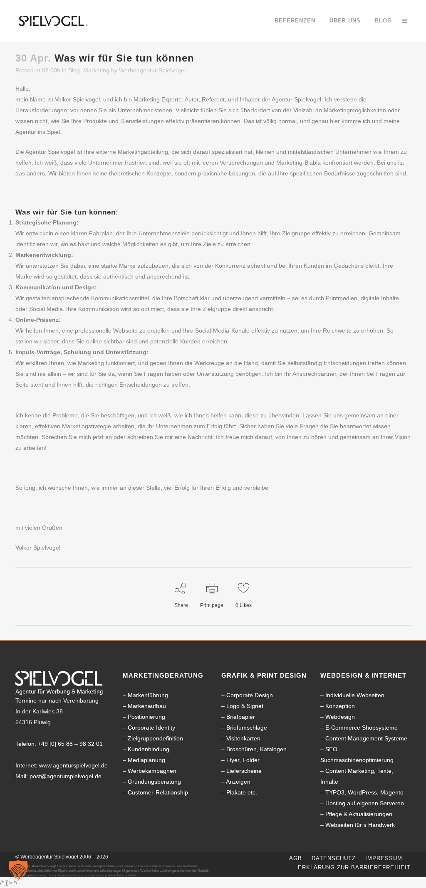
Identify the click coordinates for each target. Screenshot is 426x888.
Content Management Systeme (366, 738)
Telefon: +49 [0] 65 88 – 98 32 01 (59, 743)
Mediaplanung (146, 760)
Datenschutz (334, 858)
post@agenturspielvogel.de (66, 776)
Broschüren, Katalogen (256, 749)
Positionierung (146, 716)
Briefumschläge (246, 727)
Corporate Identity (151, 727)
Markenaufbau (147, 706)
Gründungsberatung (154, 781)
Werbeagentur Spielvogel (152, 70)
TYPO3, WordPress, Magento (364, 792)
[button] (18, 869)
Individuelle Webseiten (354, 695)
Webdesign (340, 716)
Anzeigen (238, 781)
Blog (74, 70)
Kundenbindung (148, 749)
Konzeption (340, 706)
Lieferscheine (244, 770)
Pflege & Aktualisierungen (358, 814)
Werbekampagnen (152, 770)
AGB (295, 858)
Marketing (96, 70)
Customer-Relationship (158, 792)
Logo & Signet (244, 706)
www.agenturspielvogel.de (73, 765)
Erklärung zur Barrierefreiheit (354, 867)
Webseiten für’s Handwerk (360, 824)
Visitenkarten (243, 738)
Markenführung (148, 695)
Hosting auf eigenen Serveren (364, 803)
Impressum (383, 858)
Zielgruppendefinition (155, 738)
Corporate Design (249, 695)
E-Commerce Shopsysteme (361, 727)
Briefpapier (240, 716)
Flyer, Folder (243, 760)
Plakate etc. (241, 792)
